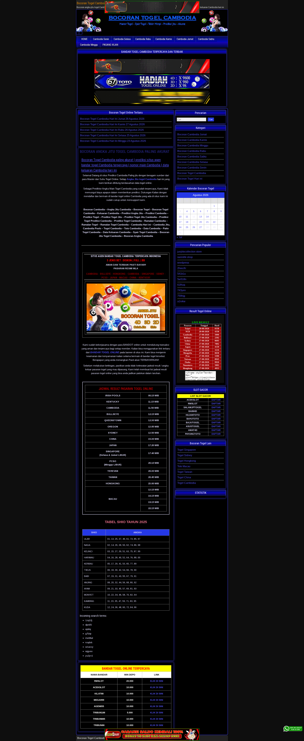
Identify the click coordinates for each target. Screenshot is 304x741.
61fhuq (181, 284)
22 (214, 222)
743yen (181, 290)
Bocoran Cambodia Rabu (191, 151)
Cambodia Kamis (163, 39)
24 (180, 227)
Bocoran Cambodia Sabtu (191, 156)
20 (200, 222)
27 (200, 227)
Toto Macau (183, 466)
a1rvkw (181, 301)
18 (187, 222)
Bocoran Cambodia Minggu (192, 145)
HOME (84, 39)
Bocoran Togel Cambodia (191, 173)
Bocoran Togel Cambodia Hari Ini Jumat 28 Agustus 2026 (112, 118)
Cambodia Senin (101, 39)
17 (180, 222)
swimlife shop (185, 257)
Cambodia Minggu (89, 44)
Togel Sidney (184, 455)
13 (200, 216)
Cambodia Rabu (143, 39)
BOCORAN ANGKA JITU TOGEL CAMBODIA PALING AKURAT (124, 151)
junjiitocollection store (189, 251)
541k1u (181, 273)
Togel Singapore (186, 449)
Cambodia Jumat (185, 39)
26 (194, 227)
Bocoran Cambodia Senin (191, 167)
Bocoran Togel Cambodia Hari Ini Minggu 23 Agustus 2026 (113, 141)
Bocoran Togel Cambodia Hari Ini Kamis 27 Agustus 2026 (112, 124)
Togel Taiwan (184, 472)
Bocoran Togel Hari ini (189, 178)
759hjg (181, 295)
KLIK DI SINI (156, 681)
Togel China (184, 477)
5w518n (181, 279)
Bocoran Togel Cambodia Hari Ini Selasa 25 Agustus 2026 (113, 135)
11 (187, 216)
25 (187, 227)
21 (207, 222)
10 (180, 216)
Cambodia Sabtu (206, 39)
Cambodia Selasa (122, 39)
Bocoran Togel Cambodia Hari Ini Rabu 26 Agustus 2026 (112, 130)
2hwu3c (181, 268)
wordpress (183, 262)
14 (207, 216)
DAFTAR (216, 400)
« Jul (179, 237)
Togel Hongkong (186, 460)
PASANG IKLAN (110, 44)
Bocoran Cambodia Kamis (192, 140)
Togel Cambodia (186, 483)
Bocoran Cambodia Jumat (192, 134)
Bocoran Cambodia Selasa (192, 162)
